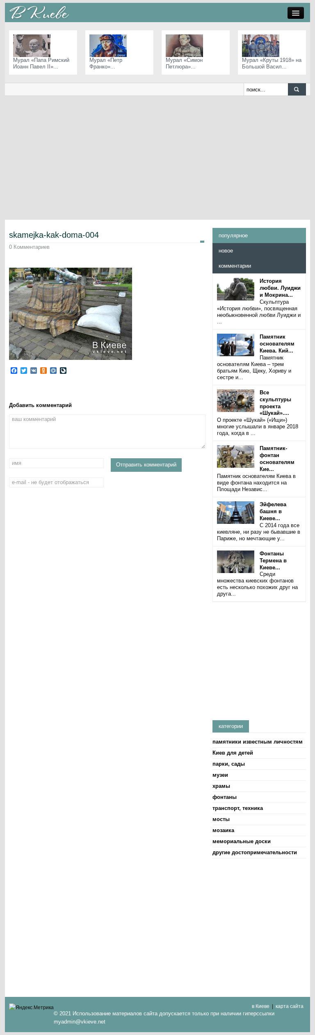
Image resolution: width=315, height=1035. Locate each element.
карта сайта (290, 1006)
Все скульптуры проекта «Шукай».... (275, 402)
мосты (221, 819)
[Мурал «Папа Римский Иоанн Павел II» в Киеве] (34, 45)
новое (226, 251)
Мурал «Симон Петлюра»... (184, 63)
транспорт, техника (237, 808)
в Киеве (260, 1006)
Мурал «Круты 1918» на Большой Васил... (271, 63)
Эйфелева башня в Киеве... (273, 511)
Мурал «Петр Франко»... (105, 63)
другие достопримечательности (254, 852)
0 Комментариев (29, 247)
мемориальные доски (241, 841)
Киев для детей (232, 753)
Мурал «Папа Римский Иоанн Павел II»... (41, 63)
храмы (221, 786)
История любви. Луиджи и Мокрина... (280, 288)
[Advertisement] (157, 157)
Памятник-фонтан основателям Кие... (277, 458)
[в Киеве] (39, 12)
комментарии (235, 266)
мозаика (223, 830)
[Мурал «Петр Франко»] (110, 45)
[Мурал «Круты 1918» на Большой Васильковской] (262, 45)
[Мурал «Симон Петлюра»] (186, 45)
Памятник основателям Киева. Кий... (277, 344)
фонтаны (224, 797)
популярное (233, 235)
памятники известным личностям (257, 742)
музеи (220, 775)
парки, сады (228, 764)
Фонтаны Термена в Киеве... (273, 560)
